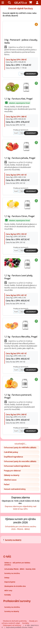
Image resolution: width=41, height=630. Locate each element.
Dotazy (6, 578)
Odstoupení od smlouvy (12, 625)
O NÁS (7, 556)
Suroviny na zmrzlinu (12, 573)
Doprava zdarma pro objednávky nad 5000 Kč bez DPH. (20, 507)
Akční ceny (8, 590)
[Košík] (31, 2)
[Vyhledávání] (10, 2)
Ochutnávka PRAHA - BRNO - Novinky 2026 (19, 569)
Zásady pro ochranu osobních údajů (20, 622)
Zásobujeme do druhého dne (15, 586)
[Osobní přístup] (37, 2)
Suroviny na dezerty (13, 540)
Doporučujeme (9, 582)
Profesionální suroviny (17, 601)
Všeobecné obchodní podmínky (15, 621)
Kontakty (7, 595)
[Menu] (3, 2)
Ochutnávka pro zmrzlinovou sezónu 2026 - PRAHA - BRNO (20, 527)
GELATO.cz (20, 2)
